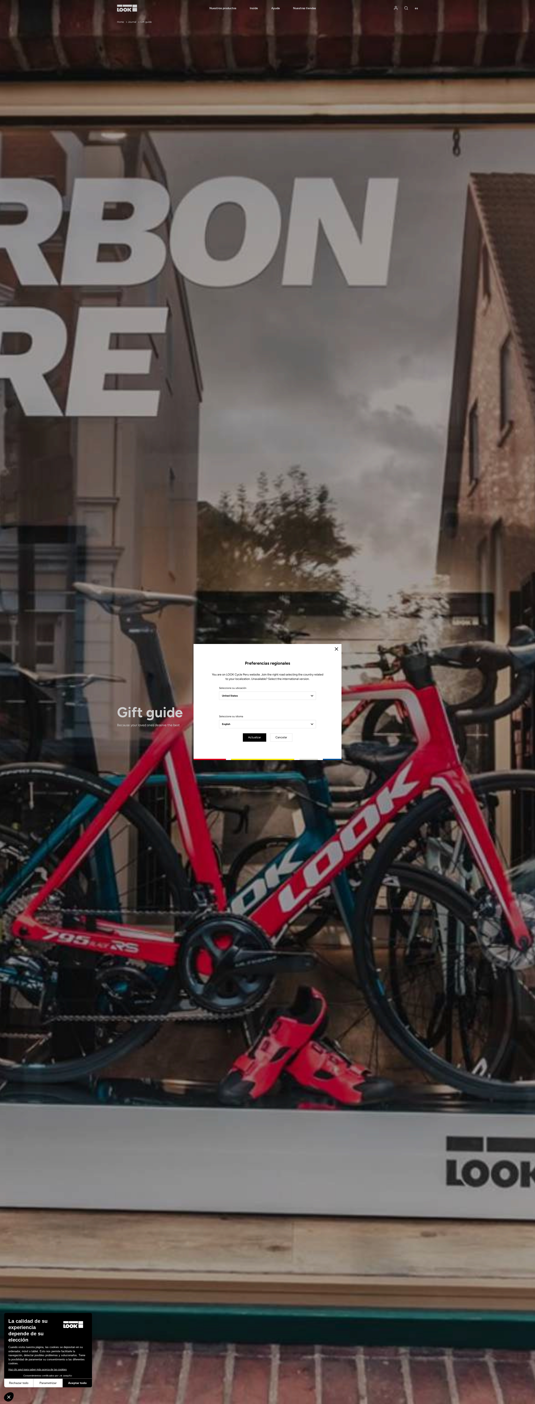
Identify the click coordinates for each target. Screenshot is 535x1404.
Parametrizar (48, 1383)
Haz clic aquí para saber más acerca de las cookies (37, 1369)
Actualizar (254, 737)
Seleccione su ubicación (232, 688)
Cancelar (281, 737)
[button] (9, 1397)
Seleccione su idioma (231, 716)
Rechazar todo (18, 1383)
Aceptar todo (77, 1383)
